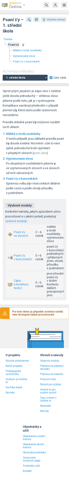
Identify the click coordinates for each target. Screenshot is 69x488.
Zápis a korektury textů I (21, 284)
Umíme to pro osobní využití (48, 391)
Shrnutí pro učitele (50, 384)
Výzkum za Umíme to (16, 381)
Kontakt (27, 471)
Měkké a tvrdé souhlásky (27, 50)
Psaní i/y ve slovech (21, 233)
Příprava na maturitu (51, 374)
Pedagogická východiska (13, 373)
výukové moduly (16, 221)
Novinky (10, 392)
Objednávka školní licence (33, 446)
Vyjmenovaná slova (24, 56)
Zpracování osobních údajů (31, 459)
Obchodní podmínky (34, 452)
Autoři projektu (14, 365)
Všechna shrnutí (56, 19)
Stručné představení (17, 360)
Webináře (45, 405)
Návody (44, 411)
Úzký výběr (59, 77)
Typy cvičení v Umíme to (48, 399)
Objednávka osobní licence (34, 438)
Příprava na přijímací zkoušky (51, 367)
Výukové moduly (49, 360)
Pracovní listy (48, 379)
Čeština (8, 39)
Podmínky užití (31, 465)
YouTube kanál (14, 387)
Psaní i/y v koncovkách (26, 61)
